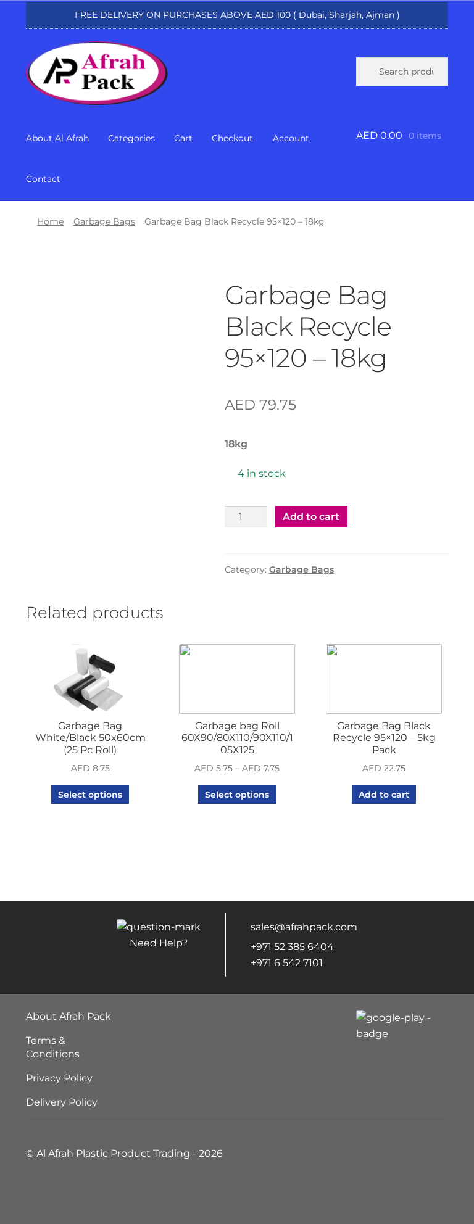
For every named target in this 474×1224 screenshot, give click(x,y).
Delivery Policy (62, 1102)
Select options (90, 794)
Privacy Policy (59, 1078)
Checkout (232, 138)
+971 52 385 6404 (292, 947)
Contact (43, 179)
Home (50, 221)
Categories (131, 138)
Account (291, 138)
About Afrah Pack (68, 1016)
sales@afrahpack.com (304, 927)
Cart (183, 138)
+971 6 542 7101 (287, 963)
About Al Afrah (57, 138)
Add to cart (311, 517)
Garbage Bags (104, 221)
